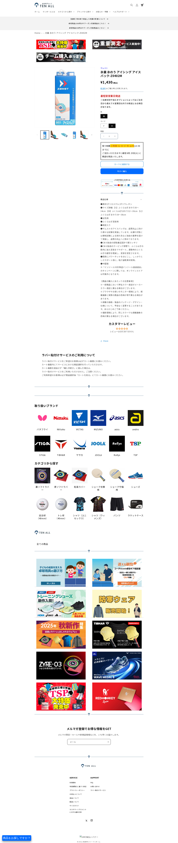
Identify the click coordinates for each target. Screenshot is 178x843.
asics (117, 429)
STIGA (42, 455)
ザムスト (104, 68)
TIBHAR (61, 455)
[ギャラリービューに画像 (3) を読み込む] (64, 135)
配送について (74, 802)
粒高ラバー (79, 486)
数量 (102, 131)
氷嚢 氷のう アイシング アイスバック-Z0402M (66, 32)
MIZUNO (98, 429)
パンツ (116, 515)
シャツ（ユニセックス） (79, 517)
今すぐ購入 (122, 171)
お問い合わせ (95, 786)
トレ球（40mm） (61, 517)
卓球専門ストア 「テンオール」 (92, 842)
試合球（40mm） (42, 517)
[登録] (108, 742)
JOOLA (98, 455)
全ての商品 (42, 544)
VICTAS (79, 429)
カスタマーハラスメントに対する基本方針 (78, 810)
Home (37, 32)
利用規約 (73, 782)
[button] (66, 11)
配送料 (103, 88)
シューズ (135, 486)
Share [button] (105, 341)
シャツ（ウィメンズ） (98, 517)
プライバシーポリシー (77, 790)
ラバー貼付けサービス (98, 790)
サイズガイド (74, 806)
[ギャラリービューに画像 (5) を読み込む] (84, 135)
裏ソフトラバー (42, 488)
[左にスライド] (37, 135)
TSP (135, 455)
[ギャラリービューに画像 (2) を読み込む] (54, 135)
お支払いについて (76, 794)
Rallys (117, 455)
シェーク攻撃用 (98, 488)
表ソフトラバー (61, 488)
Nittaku (61, 429)
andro (135, 429)
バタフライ (42, 429)
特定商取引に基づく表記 (78, 786)
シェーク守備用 (117, 488)
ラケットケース (135, 515)
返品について (74, 798)
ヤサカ (79, 455)
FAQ (91, 782)
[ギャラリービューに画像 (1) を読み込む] (44, 135)
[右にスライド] (91, 135)
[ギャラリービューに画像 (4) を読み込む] (74, 135)
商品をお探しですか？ (16, 837)
